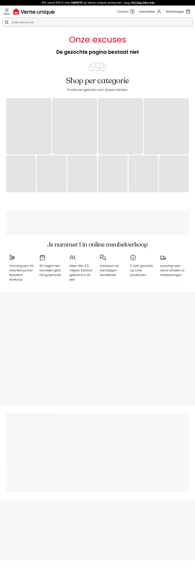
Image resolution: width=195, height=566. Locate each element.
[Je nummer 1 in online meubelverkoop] (34, 11)
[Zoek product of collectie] (6, 22)
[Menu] (7, 10)
